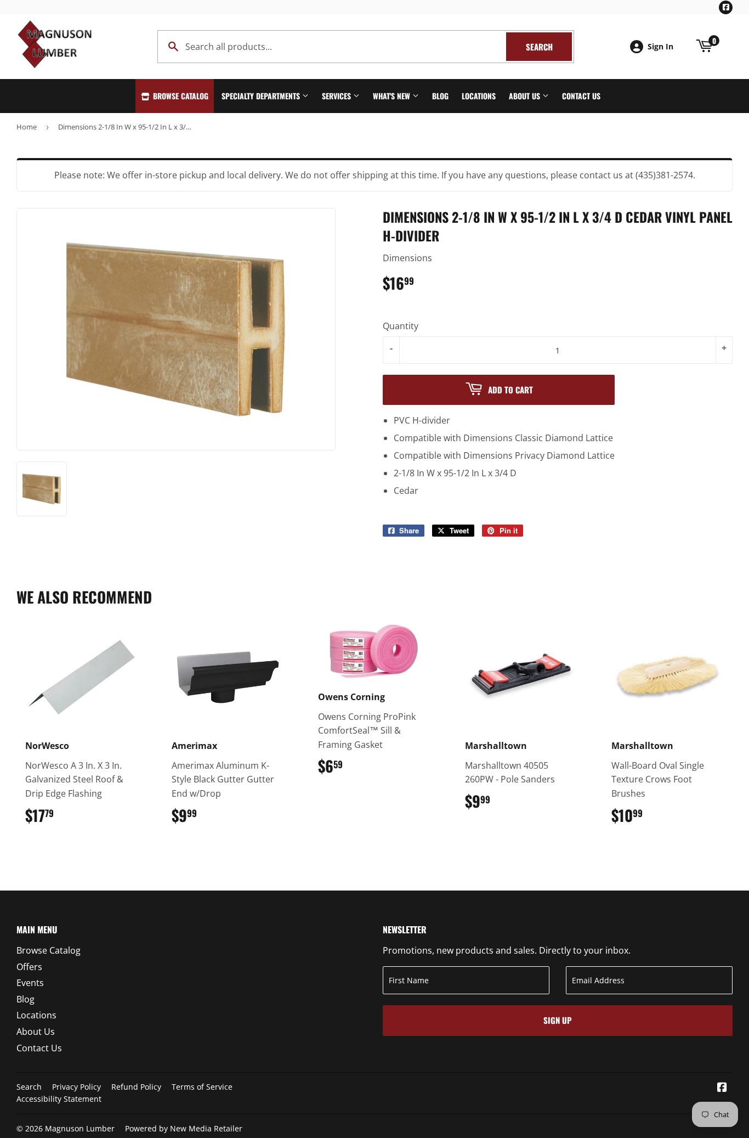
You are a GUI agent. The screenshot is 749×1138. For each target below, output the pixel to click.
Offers (29, 967)
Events (30, 983)
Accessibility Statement (58, 1099)
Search (549, 47)
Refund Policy (136, 1086)
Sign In (660, 46)
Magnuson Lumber (80, 1128)
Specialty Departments (262, 96)
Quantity (400, 326)
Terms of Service (202, 1086)
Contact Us (581, 96)
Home (26, 127)
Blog (440, 96)
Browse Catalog (179, 96)
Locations (479, 96)
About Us (525, 96)
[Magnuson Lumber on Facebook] (722, 1088)
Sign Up (557, 1020)
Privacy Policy (76, 1086)
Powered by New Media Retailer (183, 1128)
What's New (392, 96)
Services (337, 96)
